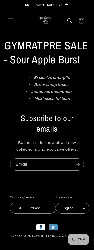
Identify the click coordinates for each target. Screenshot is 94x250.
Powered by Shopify (67, 236)
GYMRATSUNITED (38, 236)
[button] (10, 21)
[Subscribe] (78, 164)
